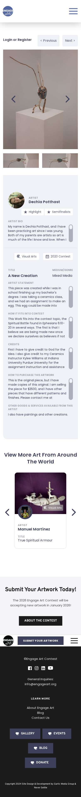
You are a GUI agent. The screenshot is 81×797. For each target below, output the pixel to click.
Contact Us (40, 717)
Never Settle (40, 787)
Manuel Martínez (34, 529)
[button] (74, 640)
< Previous (48, 40)
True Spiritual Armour (35, 540)
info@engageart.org (40, 684)
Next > (70, 40)
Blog (40, 712)
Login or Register (17, 39)
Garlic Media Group (64, 783)
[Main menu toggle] (73, 11)
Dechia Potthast (44, 201)
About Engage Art (40, 708)
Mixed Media (62, 275)
